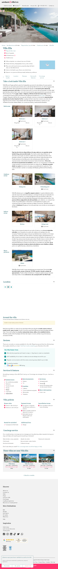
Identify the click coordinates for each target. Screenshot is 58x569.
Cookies (48, 562)
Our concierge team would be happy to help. (30, 446)
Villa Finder (6, 527)
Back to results (8, 5)
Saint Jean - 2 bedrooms (46, 465)
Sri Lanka (5, 515)
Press (4, 496)
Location (16, 76)
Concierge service (42, 77)
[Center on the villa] (11, 287)
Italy (4, 519)
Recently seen (25, 5)
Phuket (5, 511)
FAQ (4, 494)
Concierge (6, 499)
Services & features (33, 77)
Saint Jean (42, 95)
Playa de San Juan (11, 51)
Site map (53, 562)
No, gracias (17, 566)
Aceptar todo (28, 566)
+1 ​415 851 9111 (43, 5)
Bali (4, 510)
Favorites (17, 5)
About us (5, 490)
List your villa (33, 5)
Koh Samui (6, 513)
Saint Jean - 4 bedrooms (12, 465)
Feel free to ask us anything (28, 346)
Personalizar (7, 566)
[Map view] (8, 287)
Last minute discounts (9, 529)
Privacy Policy (41, 562)
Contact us (51, 5)
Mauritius (5, 517)
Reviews (24, 76)
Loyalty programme (8, 501)
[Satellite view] (5, 287)
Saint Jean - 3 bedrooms (29, 465)
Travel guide (6, 530)
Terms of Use (34, 562)
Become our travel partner (10, 503)
